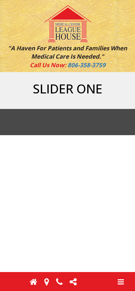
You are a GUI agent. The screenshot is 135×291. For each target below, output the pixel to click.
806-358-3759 (87, 65)
